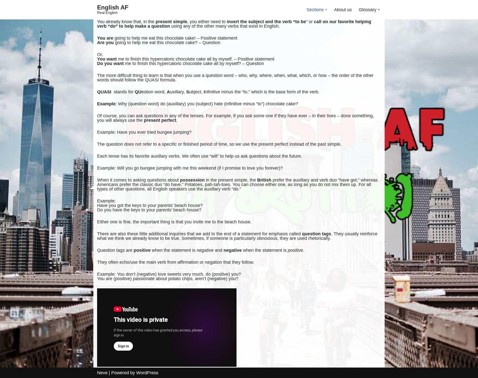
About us (343, 9)
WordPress (147, 372)
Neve (102, 372)
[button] (326, 9)
